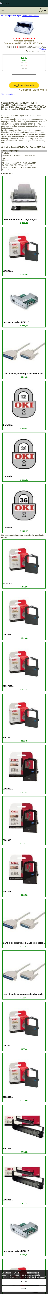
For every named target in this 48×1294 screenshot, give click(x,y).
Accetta (24, 1281)
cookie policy (21, 1275)
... (20, 219)
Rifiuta (24, 1288)
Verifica (42, 49)
